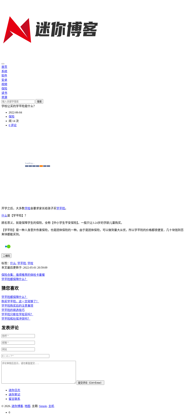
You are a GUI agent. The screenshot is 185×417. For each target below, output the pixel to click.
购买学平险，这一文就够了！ (20, 301)
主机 (51, 406)
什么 (4, 215)
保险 (4, 88)
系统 (4, 71)
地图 (27, 406)
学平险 (60, 208)
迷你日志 (14, 390)
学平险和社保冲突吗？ (15, 318)
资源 (4, 97)
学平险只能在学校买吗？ (17, 314)
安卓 (4, 79)
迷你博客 (17, 406)
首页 (4, 66)
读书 (4, 92)
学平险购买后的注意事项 (17, 305)
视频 (4, 84)
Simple (43, 406)
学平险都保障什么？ (14, 279)
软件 (4, 75)
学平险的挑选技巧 (13, 310)
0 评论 (13, 125)
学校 (27, 208)
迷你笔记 (14, 394)
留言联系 (14, 398)
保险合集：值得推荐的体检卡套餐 (23, 274)
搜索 (39, 101)
